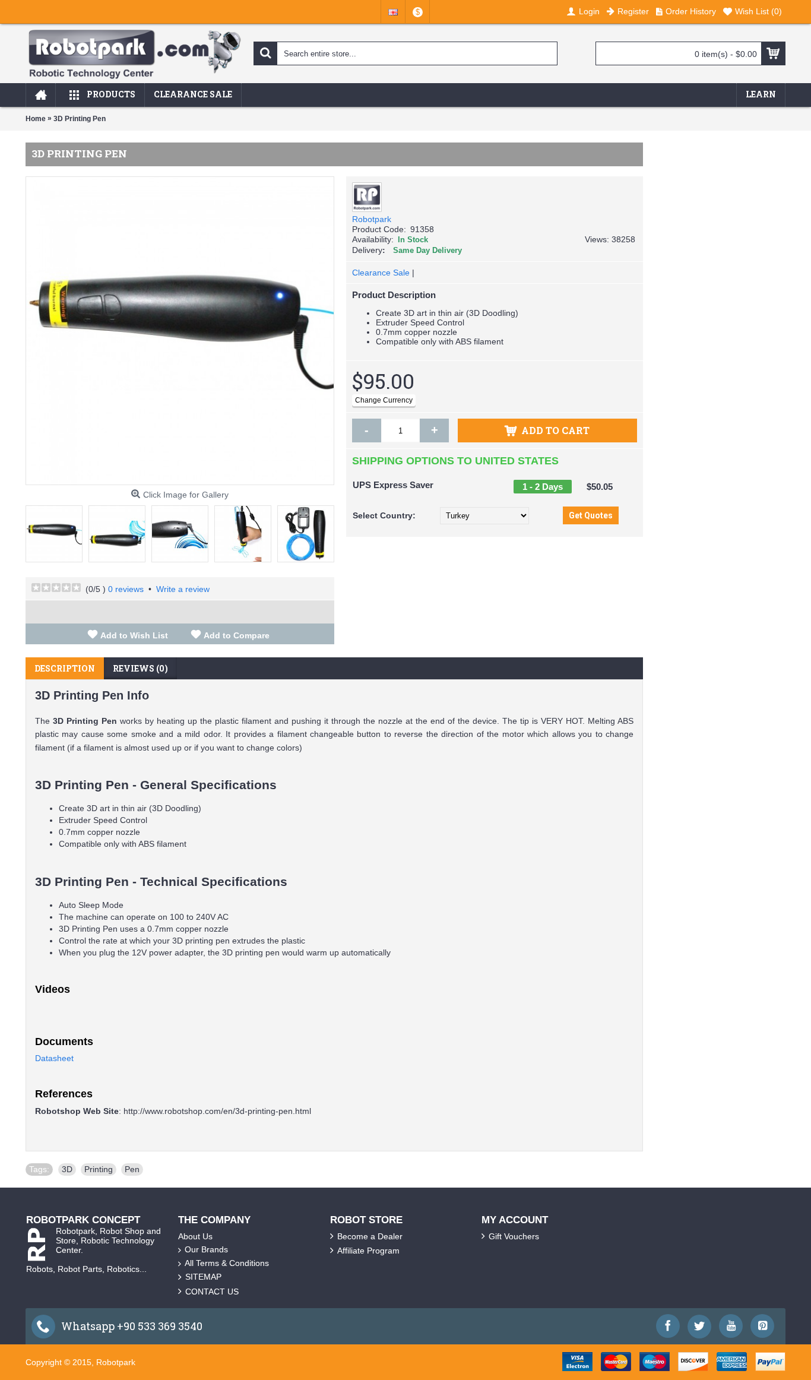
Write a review (183, 589)
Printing (98, 1169)
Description (64, 668)
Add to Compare (237, 635)
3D (67, 1169)
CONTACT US (212, 1291)
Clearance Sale (381, 272)
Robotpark (371, 219)
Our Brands (206, 1249)
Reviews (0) (140, 668)
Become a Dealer (370, 1236)
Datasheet (54, 1058)
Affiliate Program (368, 1250)
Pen (132, 1169)
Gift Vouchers (514, 1236)
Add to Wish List (134, 635)
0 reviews (126, 589)
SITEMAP (203, 1276)
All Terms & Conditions (227, 1263)
